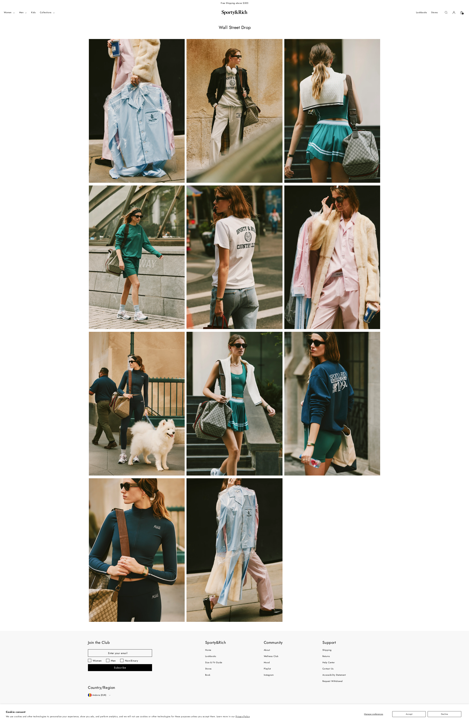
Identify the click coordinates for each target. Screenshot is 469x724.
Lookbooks (210, 656)
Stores (208, 668)
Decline (444, 714)
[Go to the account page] (453, 12)
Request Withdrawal (332, 681)
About (267, 650)
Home (208, 650)
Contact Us (328, 668)
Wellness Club (271, 656)
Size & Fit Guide (213, 662)
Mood (267, 662)
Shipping (327, 650)
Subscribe (120, 667)
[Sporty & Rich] (234, 12)
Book (207, 675)
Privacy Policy (243, 716)
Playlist (267, 668)
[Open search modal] (446, 12)
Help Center (328, 662)
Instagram (269, 675)
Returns (326, 656)
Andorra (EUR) (99, 695)
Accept (409, 714)
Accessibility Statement (334, 675)
